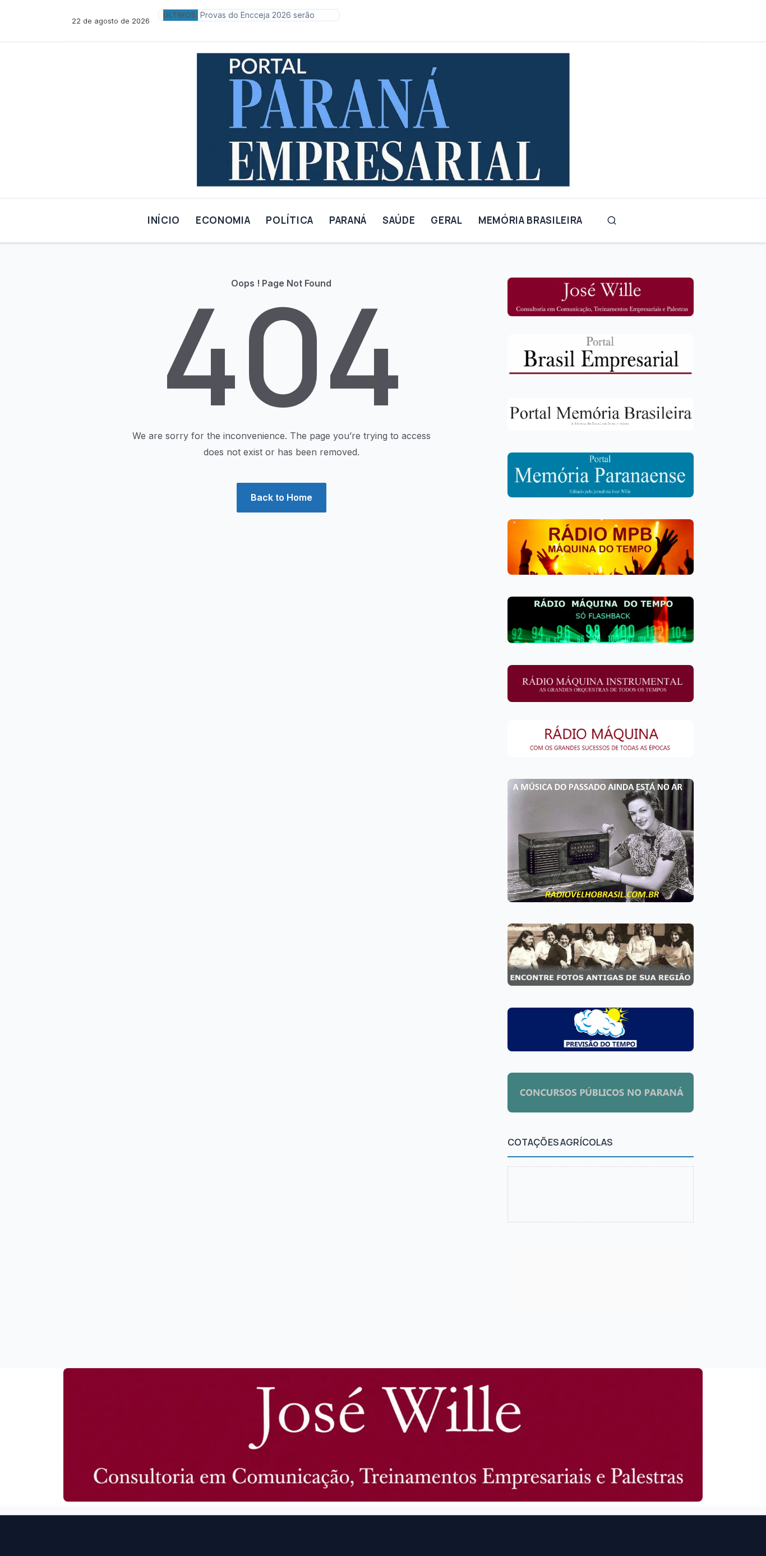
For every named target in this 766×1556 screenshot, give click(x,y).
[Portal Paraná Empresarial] (383, 115)
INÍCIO (163, 220)
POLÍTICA (289, 220)
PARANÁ (348, 220)
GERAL (446, 220)
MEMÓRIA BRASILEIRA (530, 220)
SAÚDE (398, 220)
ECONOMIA (223, 220)
